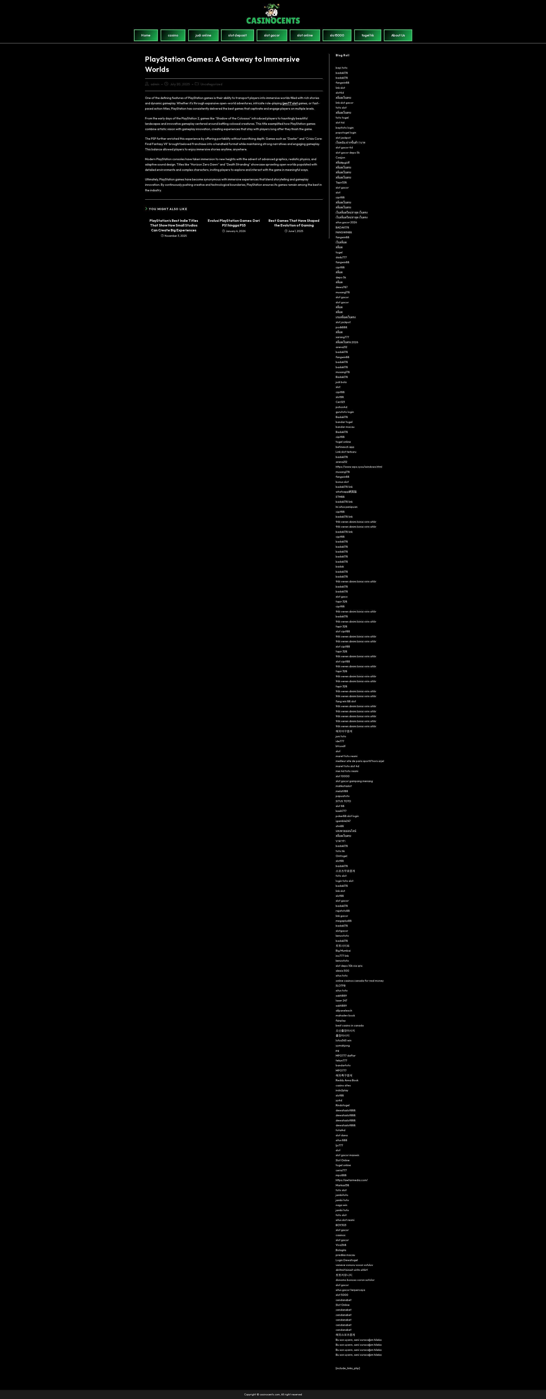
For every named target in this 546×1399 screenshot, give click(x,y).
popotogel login (346, 132)
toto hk (340, 851)
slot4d (340, 92)
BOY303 (341, 1225)
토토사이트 (343, 945)
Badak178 (342, 377)
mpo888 (341, 1175)
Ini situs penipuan (346, 506)
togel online (343, 441)
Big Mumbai (343, 950)
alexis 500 (342, 970)
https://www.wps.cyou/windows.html (359, 466)
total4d (340, 1130)
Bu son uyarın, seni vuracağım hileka (359, 1339)
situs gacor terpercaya (350, 1290)
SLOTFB (341, 985)
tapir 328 (341, 601)
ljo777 (339, 1145)
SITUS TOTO (343, 801)
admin (155, 84)
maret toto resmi (346, 756)
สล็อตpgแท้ (343, 162)
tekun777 (341, 1060)
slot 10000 (343, 776)
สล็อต (339, 247)
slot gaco (342, 596)
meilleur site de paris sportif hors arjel (360, 761)
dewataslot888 (346, 1110)
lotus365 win (343, 1040)
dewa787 (342, 287)
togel (339, 252)
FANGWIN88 (344, 232)
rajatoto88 (343, 910)
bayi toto (341, 67)
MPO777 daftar (346, 1055)
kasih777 (341, 811)
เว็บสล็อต (341, 242)
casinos (340, 1235)
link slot (340, 87)
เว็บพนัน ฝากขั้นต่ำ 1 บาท (350, 142)
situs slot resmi (345, 1220)
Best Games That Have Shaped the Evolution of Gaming (294, 222)
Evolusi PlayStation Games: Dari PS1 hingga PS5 (234, 222)
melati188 (342, 791)
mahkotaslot (344, 786)
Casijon (340, 157)
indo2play (342, 1090)
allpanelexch (344, 1010)
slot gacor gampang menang (354, 781)
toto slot (341, 107)
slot (338, 192)
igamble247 (343, 821)
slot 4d (340, 122)
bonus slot (342, 481)
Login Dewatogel (347, 1260)
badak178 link (344, 486)
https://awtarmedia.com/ (352, 1180)
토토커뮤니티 (344, 1275)
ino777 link (342, 955)
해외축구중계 (344, 1075)
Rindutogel (343, 1105)
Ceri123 (340, 401)
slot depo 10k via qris (349, 965)
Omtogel (341, 856)
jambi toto (342, 1200)
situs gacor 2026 (346, 222)
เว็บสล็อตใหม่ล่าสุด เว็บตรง (351, 212)
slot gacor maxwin (347, 1155)
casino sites (343, 1085)
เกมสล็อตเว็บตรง (346, 317)
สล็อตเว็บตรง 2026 (347, 342)
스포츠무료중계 (345, 870)
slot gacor (342, 187)
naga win (341, 1205)
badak (340, 566)
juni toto (341, 736)
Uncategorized (211, 84)
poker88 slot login (347, 816)
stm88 (340, 826)
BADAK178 (342, 227)
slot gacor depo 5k (348, 152)
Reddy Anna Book (347, 1080)
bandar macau (345, 426)
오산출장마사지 (345, 1030)
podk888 (341, 327)
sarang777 (342, 337)
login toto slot (344, 880)
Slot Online (343, 1160)
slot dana (342, 1135)
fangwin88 (342, 82)
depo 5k (341, 277)
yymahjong (343, 1045)
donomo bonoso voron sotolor (355, 1279)
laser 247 (341, 1000)
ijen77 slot (290, 103)
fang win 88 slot (346, 701)
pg (337, 1050)
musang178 (343, 292)
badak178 (342, 72)
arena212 (341, 347)
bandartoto (343, 1065)
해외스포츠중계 (345, 1334)
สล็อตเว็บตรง (343, 97)
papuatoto (343, 796)
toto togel (342, 117)
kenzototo (342, 935)
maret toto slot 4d (347, 766)
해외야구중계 (344, 731)
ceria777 (341, 1170)
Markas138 (342, 1185)
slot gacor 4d (344, 147)
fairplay (341, 1020)
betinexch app (345, 446)
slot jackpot (343, 137)
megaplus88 (344, 920)
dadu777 (341, 257)
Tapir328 (341, 182)
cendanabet (343, 1300)
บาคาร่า (340, 841)
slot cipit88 (343, 631)
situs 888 (341, 1140)
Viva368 (341, 1245)
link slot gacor (344, 102)
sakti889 (341, 995)
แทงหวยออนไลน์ (346, 831)
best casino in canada (350, 1025)
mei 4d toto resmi (347, 771)
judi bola (341, 382)
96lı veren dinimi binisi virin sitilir (356, 521)
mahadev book (345, 1015)
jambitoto (342, 1195)
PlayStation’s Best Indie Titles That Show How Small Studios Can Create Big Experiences (174, 225)
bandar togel (344, 422)
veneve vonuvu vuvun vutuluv (354, 1265)
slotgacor (342, 930)
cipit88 (340, 197)
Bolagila (341, 1250)
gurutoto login (345, 412)
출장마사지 (343, 1035)
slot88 (340, 397)
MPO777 (341, 1070)
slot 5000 (342, 1294)
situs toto (342, 975)
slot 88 (340, 806)
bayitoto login (345, 127)
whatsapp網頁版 (346, 491)
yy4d (339, 1100)
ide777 (340, 741)
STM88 (340, 496)
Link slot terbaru (346, 451)
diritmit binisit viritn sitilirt (352, 1269)
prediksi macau (345, 1255)
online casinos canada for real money (360, 980)
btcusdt (341, 746)
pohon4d (341, 407)
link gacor (342, 915)
